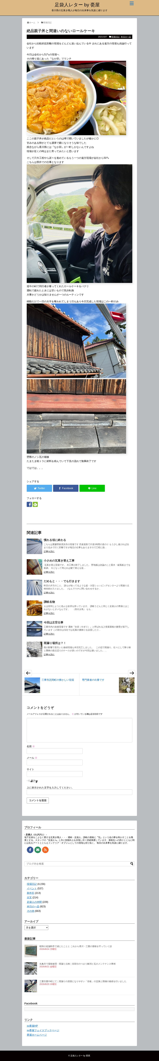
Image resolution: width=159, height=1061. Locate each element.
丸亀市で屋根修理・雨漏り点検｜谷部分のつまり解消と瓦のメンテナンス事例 (77, 964)
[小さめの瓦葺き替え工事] (34, 567)
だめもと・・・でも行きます (62, 581)
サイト (30, 769)
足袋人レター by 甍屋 (77, 4)
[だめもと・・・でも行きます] (34, 587)
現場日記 (115, 37)
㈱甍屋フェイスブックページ (43, 1030)
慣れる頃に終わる (55, 540)
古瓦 (29, 897)
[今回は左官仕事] (34, 629)
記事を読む (49, 551)
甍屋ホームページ (37, 1035)
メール (32, 758)
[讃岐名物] (34, 608)
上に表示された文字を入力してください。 (50, 787)
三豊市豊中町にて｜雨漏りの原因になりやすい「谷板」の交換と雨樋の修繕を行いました (82, 981)
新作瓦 (30, 893)
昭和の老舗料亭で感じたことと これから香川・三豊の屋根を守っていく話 (75, 946)
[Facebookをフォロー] (29, 504)
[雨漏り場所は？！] (34, 649)
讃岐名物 (49, 601)
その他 (30, 911)
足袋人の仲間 (34, 902)
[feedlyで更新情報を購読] (35, 504)
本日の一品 (126, 37)
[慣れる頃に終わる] (34, 546)
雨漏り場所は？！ (55, 643)
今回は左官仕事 (53, 622)
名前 (31, 746)
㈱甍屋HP (32, 1026)
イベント (32, 888)
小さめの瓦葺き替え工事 (59, 560)
